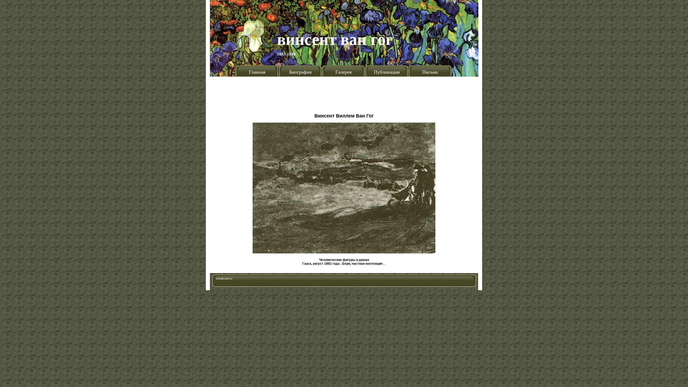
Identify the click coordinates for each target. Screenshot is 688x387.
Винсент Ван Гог (335, 38)
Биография (300, 72)
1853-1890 (286, 54)
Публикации (387, 72)
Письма (430, 72)
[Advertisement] (344, 93)
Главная (257, 72)
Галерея (343, 72)
